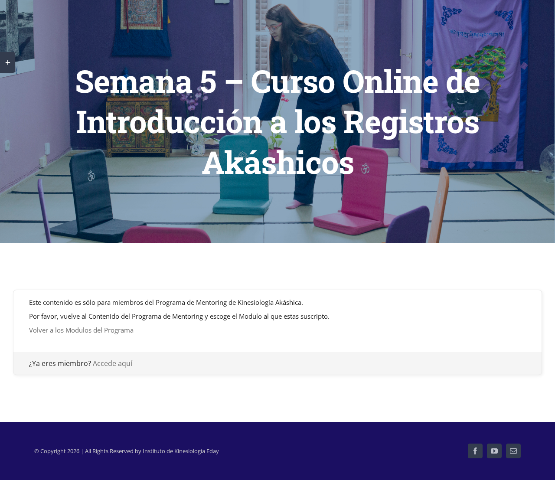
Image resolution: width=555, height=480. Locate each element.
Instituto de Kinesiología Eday (181, 451)
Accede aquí (112, 363)
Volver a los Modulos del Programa (81, 330)
